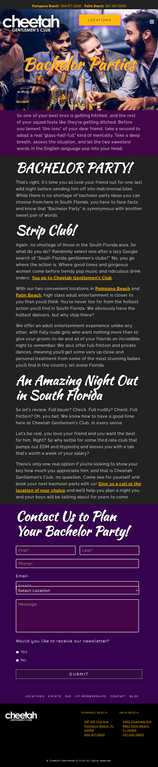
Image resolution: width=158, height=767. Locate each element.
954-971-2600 (94, 734)
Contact (118, 696)
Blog (134, 696)
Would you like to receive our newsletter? (62, 640)
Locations (34, 696)
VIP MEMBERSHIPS (91, 696)
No (23, 660)
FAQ (68, 696)
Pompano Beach (112, 288)
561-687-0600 (133, 734)
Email (22, 575)
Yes (24, 652)
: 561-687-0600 (105, 6)
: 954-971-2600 (70, 6)
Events (55, 696)
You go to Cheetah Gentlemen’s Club (72, 277)
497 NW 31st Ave (96, 721)
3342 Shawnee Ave (137, 721)
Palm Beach (28, 295)
